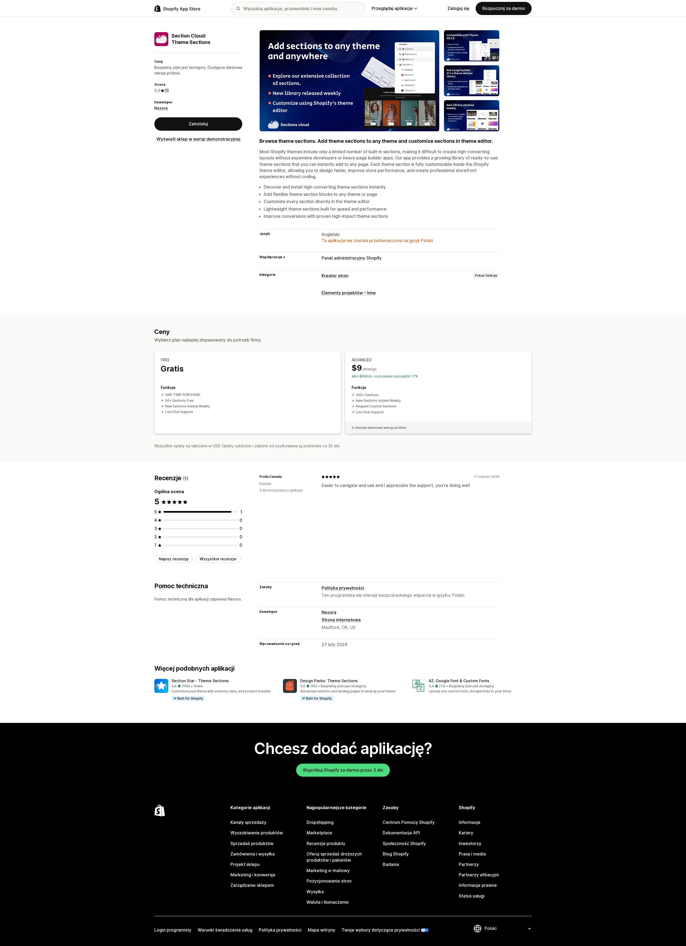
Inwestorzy (470, 843)
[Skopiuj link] (285, 477)
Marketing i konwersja (252, 874)
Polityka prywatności (343, 588)
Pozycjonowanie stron (329, 881)
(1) (167, 90)
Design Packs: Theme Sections (329, 680)
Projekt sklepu (245, 864)
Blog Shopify (396, 854)
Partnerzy (469, 864)
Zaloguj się (458, 8)
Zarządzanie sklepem (252, 885)
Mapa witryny (321, 930)
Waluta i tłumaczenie (328, 902)
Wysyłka (315, 891)
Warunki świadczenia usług (225, 930)
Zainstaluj (198, 123)
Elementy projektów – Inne (349, 292)
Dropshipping (320, 822)
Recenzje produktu (326, 843)
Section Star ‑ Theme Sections (200, 680)
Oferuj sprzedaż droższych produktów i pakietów (334, 857)
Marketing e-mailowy (328, 870)
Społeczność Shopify (404, 843)
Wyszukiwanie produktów (256, 832)
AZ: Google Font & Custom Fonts (459, 680)
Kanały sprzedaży (248, 822)
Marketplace (319, 832)
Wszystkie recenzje (218, 559)
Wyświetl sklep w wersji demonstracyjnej (198, 139)
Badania (391, 864)
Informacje (469, 822)
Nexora (160, 108)
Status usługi (471, 896)
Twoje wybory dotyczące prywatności (381, 930)
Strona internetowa (341, 619)
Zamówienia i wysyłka (252, 854)
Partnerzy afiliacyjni (479, 874)
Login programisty (172, 930)
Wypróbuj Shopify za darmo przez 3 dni (343, 770)
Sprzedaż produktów (251, 843)
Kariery (466, 832)
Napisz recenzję (173, 559)
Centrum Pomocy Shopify (409, 822)
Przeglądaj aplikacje (392, 8)
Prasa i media (472, 854)
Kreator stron (335, 275)
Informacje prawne (478, 885)
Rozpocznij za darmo (503, 8)
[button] (214, 690)
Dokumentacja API (401, 832)
